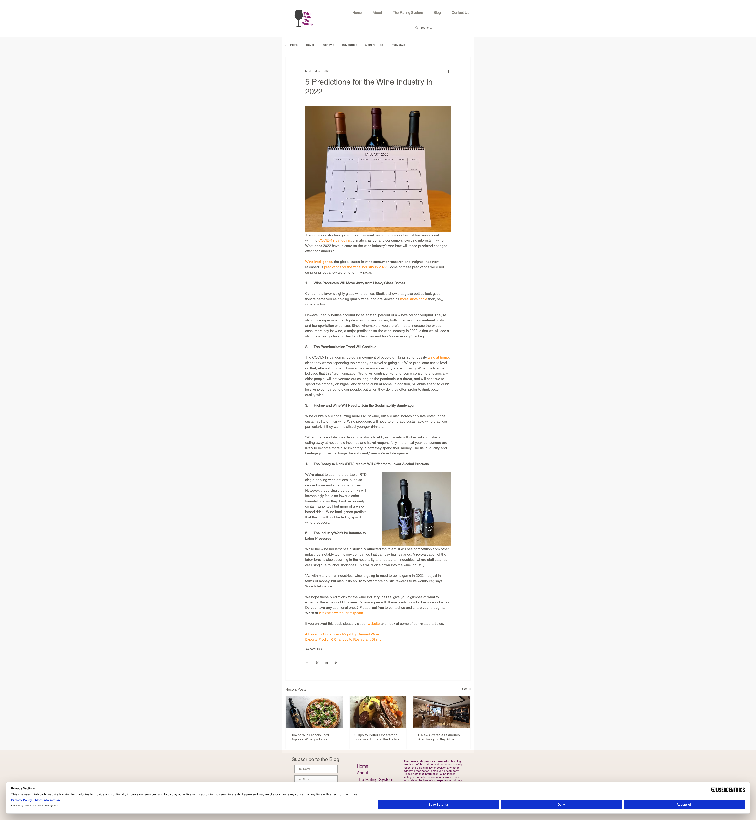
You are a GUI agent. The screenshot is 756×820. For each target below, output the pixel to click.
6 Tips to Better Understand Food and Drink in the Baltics (376, 737)
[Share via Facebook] (307, 662)
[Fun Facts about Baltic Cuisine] (378, 712)
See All (466, 688)
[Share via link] (336, 662)
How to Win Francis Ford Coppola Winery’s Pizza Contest (309, 737)
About (362, 772)
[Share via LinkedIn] (326, 662)
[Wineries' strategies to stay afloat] (441, 712)
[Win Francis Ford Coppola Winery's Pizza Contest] (314, 712)
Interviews (398, 45)
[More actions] (448, 71)
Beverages (349, 45)
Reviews (328, 45)
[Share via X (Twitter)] (317, 662)
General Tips (374, 45)
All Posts (291, 45)
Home (362, 766)
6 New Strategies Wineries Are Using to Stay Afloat (439, 737)
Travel (310, 45)
